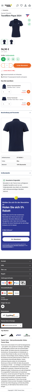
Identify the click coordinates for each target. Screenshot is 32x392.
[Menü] (2, 5)
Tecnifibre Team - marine (13, 87)
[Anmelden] (25, 5)
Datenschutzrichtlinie (7, 246)
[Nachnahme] (23, 283)
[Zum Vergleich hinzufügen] (29, 24)
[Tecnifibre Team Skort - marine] (4, 98)
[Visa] (4, 283)
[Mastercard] (10, 283)
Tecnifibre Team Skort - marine (15, 99)
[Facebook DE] (2, 306)
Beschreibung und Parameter (10, 112)
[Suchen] (17, 5)
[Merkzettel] (21, 5)
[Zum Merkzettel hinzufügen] (29, 20)
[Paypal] (16, 283)
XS (3, 59)
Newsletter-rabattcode (18, 245)
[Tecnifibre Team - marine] (4, 86)
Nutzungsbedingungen (7, 245)
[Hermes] (16, 293)
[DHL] (10, 293)
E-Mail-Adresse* (7, 230)
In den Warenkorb (22, 65)
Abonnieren (17, 239)
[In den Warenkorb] (28, 91)
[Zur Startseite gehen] (8, 5)
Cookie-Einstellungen (2, 298)
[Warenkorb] (29, 5)
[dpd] (4, 293)
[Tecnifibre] (27, 15)
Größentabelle (5, 173)
